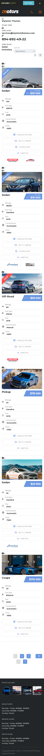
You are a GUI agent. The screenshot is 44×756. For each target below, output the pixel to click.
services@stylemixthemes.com (18, 33)
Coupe (6, 577)
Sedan (6, 90)
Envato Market (8, 3)
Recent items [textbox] (20, 51)
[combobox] (25, 51)
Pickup (6, 391)
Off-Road (8, 296)
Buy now (28, 3)
